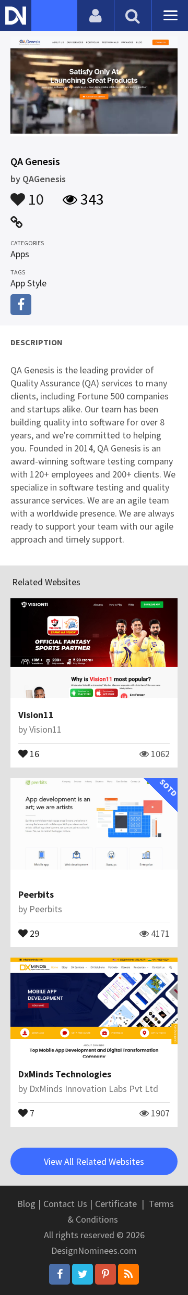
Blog (26, 1204)
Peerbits (36, 894)
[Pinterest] (105, 1274)
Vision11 (36, 715)
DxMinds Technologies (64, 1074)
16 (33, 753)
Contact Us (65, 1204)
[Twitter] (82, 1274)
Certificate (116, 1204)
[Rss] (128, 1274)
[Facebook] (59, 1274)
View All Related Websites (94, 1161)
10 (34, 194)
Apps (19, 254)
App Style (28, 283)
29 (33, 932)
